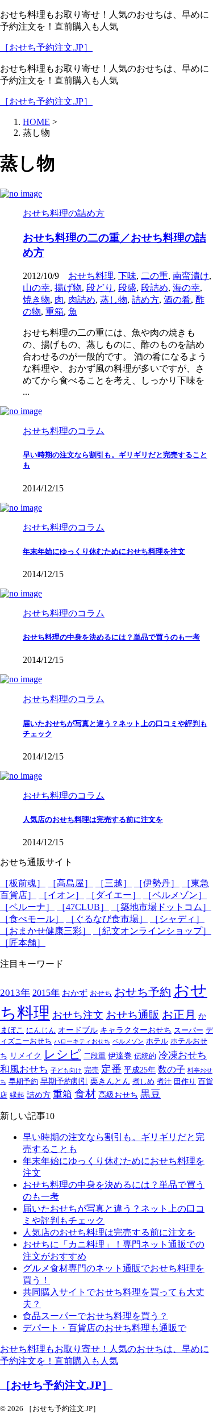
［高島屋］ (70, 883)
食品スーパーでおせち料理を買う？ (95, 1316)
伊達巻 (120, 1055)
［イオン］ (61, 895)
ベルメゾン (128, 1041)
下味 (127, 276)
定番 (111, 1069)
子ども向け (66, 1070)
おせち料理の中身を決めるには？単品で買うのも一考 (111, 637)
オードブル (78, 1030)
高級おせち (118, 1095)
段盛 (127, 288)
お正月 (179, 1015)
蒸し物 (113, 299)
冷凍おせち (182, 1055)
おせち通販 (133, 1015)
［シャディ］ (177, 919)
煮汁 (164, 1082)
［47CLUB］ (83, 907)
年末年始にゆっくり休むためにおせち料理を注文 (104, 551)
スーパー (188, 1030)
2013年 (15, 992)
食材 (85, 1094)
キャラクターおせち (136, 1030)
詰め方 (145, 299)
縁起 (17, 1095)
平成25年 (140, 1070)
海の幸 (186, 288)
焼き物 (36, 299)
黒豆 (150, 1094)
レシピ (62, 1054)
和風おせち (24, 1069)
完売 (91, 1070)
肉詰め (81, 299)
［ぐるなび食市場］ (107, 919)
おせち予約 (142, 992)
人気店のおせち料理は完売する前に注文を (93, 819)
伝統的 (145, 1056)
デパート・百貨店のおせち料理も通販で (104, 1328)
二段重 (94, 1056)
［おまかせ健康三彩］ (45, 931)
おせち (101, 994)
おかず (74, 993)
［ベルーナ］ (27, 907)
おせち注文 (77, 1015)
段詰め (154, 288)
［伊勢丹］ (156, 883)
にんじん (41, 1030)
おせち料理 (91, 276)
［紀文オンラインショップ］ (152, 931)
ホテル (157, 1041)
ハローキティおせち (82, 1041)
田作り (185, 1082)
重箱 (54, 311)
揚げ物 (68, 288)
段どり (100, 288)
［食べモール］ (32, 919)
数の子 (171, 1070)
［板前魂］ (22, 883)
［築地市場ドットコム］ (161, 907)
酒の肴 (177, 299)
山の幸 (36, 288)
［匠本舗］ (22, 943)
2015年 (46, 993)
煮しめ (143, 1082)
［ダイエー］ (113, 895)
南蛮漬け (191, 276)
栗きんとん (110, 1081)
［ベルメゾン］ (175, 895)
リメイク (25, 1055)
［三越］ (113, 883)
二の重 (154, 276)
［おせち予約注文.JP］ (46, 47)
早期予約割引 (64, 1081)
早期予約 (23, 1082)
